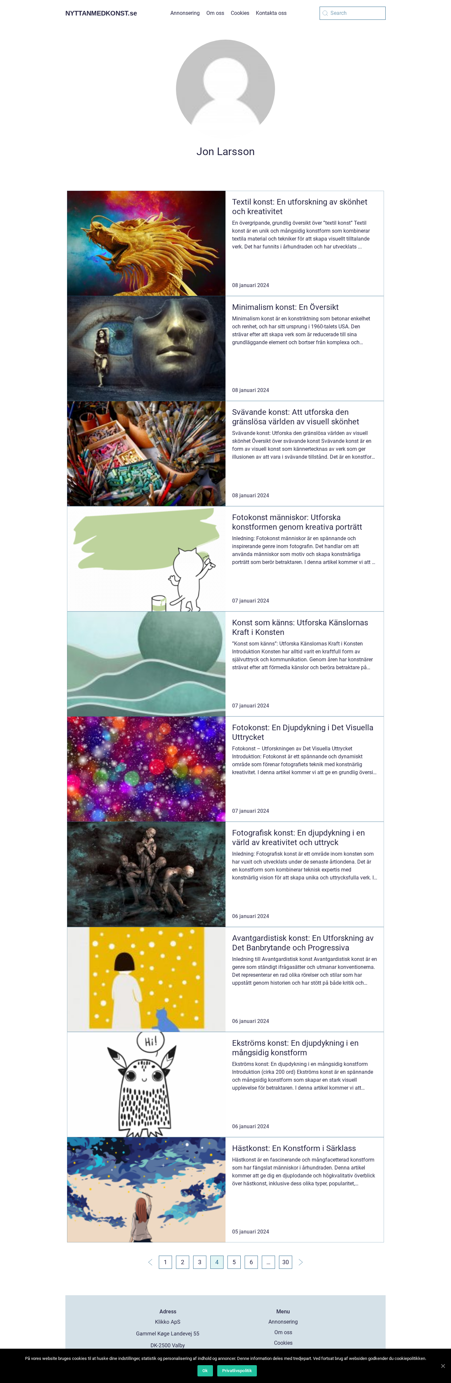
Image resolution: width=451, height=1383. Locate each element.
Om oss (215, 13)
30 (285, 1262)
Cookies (240, 13)
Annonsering (185, 13)
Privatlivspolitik (237, 1370)
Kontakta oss (271, 13)
